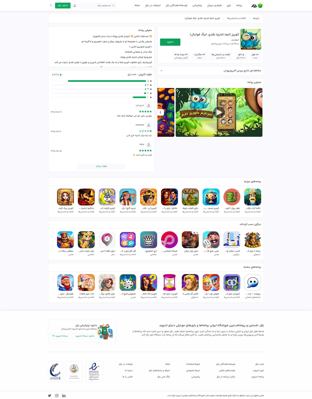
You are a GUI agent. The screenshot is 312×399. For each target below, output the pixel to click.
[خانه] (257, 5)
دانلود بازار (63, 5)
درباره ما (129, 370)
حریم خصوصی (193, 370)
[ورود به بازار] (75, 5)
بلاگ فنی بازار (163, 377)
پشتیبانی (197, 5)
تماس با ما (128, 377)
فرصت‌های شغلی (227, 370)
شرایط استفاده (193, 364)
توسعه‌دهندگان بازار (176, 5)
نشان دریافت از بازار (226, 377)
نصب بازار (259, 364)
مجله (137, 5)
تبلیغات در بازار (153, 5)
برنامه (239, 5)
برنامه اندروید (257, 377)
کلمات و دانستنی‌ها (236, 18)
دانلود (170, 42)
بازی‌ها (256, 18)
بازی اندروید (258, 370)
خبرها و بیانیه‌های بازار (159, 370)
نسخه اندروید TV (60, 336)
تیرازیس (235, 40)
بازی (229, 5)
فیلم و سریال (214, 5)
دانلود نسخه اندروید (84, 336)
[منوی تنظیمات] (51, 5)
